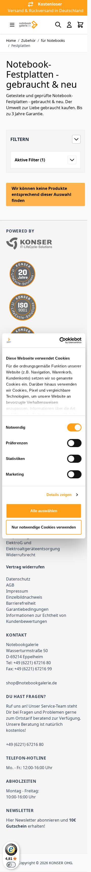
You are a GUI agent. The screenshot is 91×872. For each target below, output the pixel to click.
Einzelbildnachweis (24, 597)
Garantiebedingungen (27, 609)
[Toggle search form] (58, 24)
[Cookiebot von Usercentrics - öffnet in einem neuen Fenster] (61, 340)
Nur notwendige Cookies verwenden (44, 527)
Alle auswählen (43, 511)
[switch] (74, 443)
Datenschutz (18, 579)
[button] (45, 139)
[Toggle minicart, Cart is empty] (80, 24)
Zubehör (28, 40)
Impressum (17, 591)
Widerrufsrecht (20, 555)
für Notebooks (53, 40)
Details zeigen (59, 494)
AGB (10, 585)
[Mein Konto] (69, 24)
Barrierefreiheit (21, 603)
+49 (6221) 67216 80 (32, 662)
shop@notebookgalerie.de (31, 683)
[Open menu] (12, 25)
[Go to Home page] (28, 25)
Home (11, 40)
